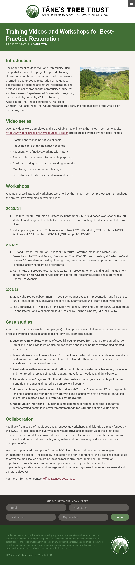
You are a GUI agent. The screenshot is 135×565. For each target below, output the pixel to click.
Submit (120, 517)
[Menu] (131, 3)
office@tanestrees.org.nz (59, 478)
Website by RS (45, 555)
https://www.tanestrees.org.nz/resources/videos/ (37, 132)
